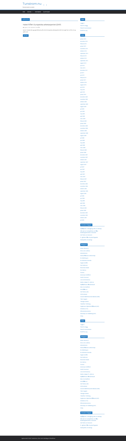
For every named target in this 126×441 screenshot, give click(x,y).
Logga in (82, 23)
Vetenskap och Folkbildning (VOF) (88, 313)
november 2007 (84, 157)
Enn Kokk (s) (83, 270)
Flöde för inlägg (84, 25)
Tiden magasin (83, 299)
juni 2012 (82, 65)
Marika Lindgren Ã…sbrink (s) (87, 282)
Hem (24, 12)
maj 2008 (82, 142)
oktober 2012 (83, 58)
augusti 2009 (83, 106)
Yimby (81, 316)
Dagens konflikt (84, 263)
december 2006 (84, 183)
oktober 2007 (83, 159)
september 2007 (84, 162)
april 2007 (82, 174)
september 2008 (84, 133)
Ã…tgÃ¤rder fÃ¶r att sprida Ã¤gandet (89, 237)
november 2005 (84, 215)
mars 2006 (82, 205)
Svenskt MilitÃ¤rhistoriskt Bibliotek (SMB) (90, 296)
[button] (32, 12)
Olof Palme (46, 12)
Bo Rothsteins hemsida (85, 260)
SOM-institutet (83, 294)
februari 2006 (83, 208)
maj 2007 (82, 171)
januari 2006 (83, 210)
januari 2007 (83, 181)
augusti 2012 (83, 63)
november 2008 (84, 128)
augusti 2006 (83, 193)
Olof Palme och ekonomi (86, 235)
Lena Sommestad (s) (85, 279)
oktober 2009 (83, 101)
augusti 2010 (83, 84)
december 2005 (84, 212)
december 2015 (84, 41)
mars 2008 (82, 147)
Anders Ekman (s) (84, 248)
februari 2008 (83, 150)
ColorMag (45, 438)
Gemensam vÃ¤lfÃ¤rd (85, 275)
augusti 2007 (83, 164)
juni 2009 (82, 111)
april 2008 (82, 145)
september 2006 (84, 191)
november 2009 (84, 99)
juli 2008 (82, 138)
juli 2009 (82, 109)
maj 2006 (82, 200)
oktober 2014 (83, 51)
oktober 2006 (83, 188)
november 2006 (84, 186)
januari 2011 (83, 80)
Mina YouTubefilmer (85, 287)
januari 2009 (83, 123)
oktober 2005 (83, 217)
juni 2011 (82, 75)
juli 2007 (82, 167)
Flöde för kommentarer (85, 28)
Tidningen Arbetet (84, 301)
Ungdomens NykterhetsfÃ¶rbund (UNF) (89, 306)
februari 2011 (83, 77)
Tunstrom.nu (32, 3)
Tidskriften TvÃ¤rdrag (85, 304)
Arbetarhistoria (83, 253)
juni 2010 (82, 87)
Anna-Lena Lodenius (85, 250)
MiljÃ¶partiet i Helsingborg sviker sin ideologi (90, 228)
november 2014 (84, 48)
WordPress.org (83, 30)
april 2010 (82, 92)
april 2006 (82, 203)
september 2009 (84, 104)
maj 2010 (82, 89)
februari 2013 (83, 55)
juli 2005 (82, 220)
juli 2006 (82, 196)
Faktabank (38, 12)
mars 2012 (82, 68)
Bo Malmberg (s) (84, 258)
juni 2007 (82, 169)
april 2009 (82, 116)
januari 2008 (83, 152)
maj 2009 (82, 113)
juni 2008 (82, 140)
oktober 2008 (83, 130)
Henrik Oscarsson (84, 277)
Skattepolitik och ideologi (86, 239)
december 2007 (84, 155)
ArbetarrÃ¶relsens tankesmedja (87, 255)
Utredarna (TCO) (84, 308)
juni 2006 (82, 198)
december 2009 (84, 97)
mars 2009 (82, 118)
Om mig (29, 12)
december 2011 (84, 70)
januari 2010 (83, 94)
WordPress (52, 438)
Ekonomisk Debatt (84, 267)
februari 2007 (83, 179)
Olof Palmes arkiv (84, 292)
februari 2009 (83, 121)
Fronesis (82, 272)
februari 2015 (83, 43)
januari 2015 (83, 46)
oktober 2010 (83, 82)
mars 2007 (82, 176)
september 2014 (84, 53)
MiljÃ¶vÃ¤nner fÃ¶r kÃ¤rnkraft (87, 284)
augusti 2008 (83, 135)
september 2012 (84, 60)
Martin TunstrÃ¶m (36, 27)
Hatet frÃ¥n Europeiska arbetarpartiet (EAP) (42, 25)
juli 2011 (82, 72)
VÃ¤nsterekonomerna (85, 311)
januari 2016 (83, 39)
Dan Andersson (84, 265)
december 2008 (84, 126)
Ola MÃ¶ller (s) (83, 289)
